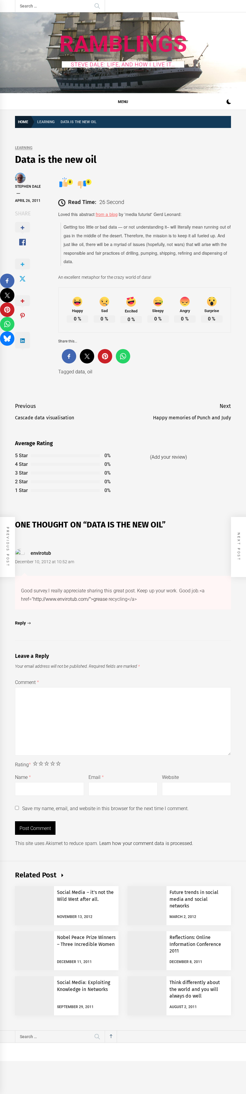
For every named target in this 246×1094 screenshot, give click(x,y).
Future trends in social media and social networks (194, 899)
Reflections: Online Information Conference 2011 (195, 944)
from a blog (107, 214)
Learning (23, 148)
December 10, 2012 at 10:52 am (44, 561)
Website (170, 777)
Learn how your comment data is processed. (146, 843)
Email (96, 777)
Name (23, 777)
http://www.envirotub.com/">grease (70, 599)
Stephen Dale (28, 186)
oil (89, 372)
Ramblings (123, 44)
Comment (27, 682)
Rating (23, 764)
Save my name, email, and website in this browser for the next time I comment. (105, 808)
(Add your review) (168, 457)
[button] (228, 102)
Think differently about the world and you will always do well (195, 989)
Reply (20, 623)
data (80, 372)
